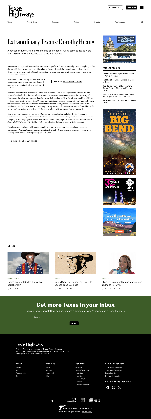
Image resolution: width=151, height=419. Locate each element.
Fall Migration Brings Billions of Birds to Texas (118, 81)
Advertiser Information (83, 385)
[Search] (141, 22)
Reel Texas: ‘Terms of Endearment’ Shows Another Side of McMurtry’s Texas (117, 88)
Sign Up (74, 323)
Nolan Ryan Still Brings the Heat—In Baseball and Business (73, 283)
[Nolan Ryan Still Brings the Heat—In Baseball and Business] (76, 273)
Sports (58, 279)
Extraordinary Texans (72, 81)
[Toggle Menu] (141, 7)
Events (97, 22)
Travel (10, 22)
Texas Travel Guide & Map (113, 370)
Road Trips (13, 279)
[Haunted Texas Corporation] (119, 62)
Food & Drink (32, 22)
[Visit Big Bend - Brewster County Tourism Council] (119, 174)
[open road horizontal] (119, 235)
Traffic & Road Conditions (113, 367)
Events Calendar (110, 373)
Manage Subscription (82, 370)
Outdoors (55, 22)
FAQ (17, 376)
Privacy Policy (87, 412)
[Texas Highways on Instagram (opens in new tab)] (113, 387)
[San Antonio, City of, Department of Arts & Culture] (119, 204)
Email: (37, 317)
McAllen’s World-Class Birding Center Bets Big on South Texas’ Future (119, 95)
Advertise (79, 382)
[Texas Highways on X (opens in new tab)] (119, 387)
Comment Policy (81, 379)
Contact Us (79, 373)
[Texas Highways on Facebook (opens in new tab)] (107, 387)
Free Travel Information (112, 376)
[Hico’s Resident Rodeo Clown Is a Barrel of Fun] (28, 273)
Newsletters (115, 8)
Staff (17, 370)
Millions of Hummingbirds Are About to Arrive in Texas (118, 75)
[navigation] (141, 7)
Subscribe (131, 7)
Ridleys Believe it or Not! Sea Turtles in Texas (119, 101)
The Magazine (120, 22)
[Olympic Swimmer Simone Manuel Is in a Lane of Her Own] (122, 273)
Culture (76, 22)
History (18, 367)
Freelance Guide (21, 373)
